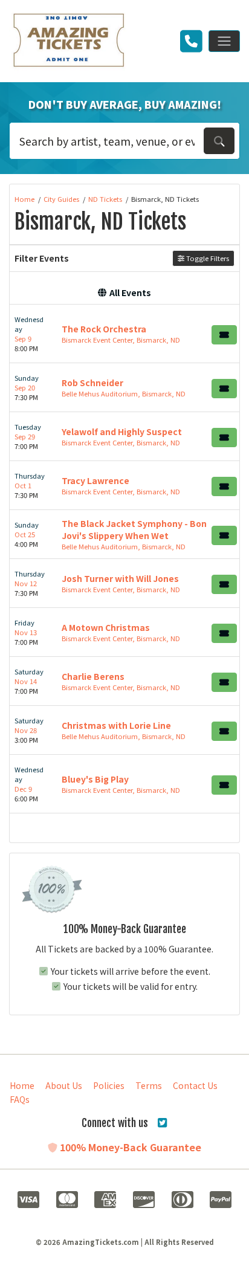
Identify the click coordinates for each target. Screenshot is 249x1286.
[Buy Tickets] (224, 334)
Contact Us (195, 1085)
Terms (148, 1085)
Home (22, 1085)
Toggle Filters (206, 258)
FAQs (20, 1099)
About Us (63, 1085)
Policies (108, 1085)
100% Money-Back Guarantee (129, 1147)
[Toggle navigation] (224, 41)
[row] (124, 334)
